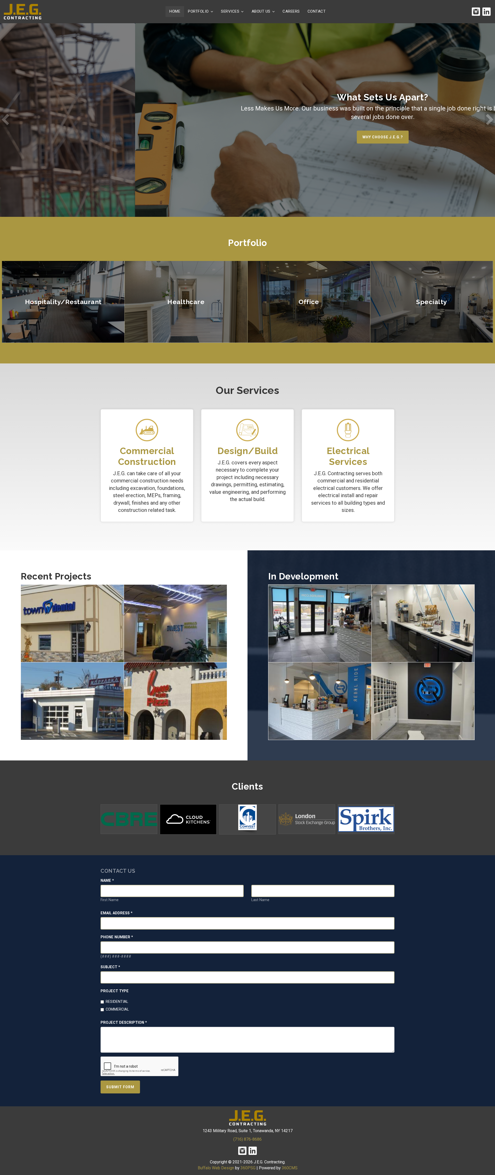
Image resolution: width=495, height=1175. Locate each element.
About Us (261, 11)
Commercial (117, 1009)
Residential (117, 1001)
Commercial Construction (147, 456)
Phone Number (117, 937)
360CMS (290, 1167)
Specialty (431, 302)
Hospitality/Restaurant (63, 302)
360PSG (248, 1167)
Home (174, 11)
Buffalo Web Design (216, 1167)
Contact (317, 11)
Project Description (124, 1022)
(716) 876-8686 (247, 1139)
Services (230, 11)
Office (309, 302)
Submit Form (120, 1087)
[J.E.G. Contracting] (22, 11)
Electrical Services (348, 456)
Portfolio (198, 11)
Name (107, 880)
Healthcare (185, 302)
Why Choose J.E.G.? (247, 137)
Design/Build (247, 451)
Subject (110, 967)
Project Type (115, 991)
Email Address (117, 913)
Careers (291, 11)
